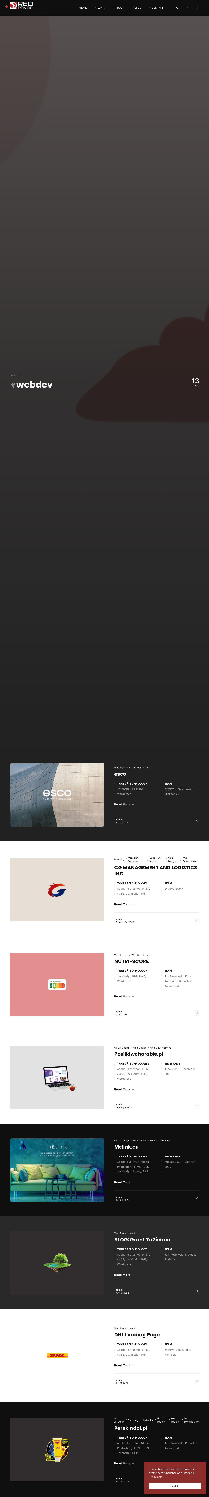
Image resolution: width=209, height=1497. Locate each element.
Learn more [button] (155, 1477)
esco (120, 774)
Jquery (136, 1171)
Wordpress (124, 793)
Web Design (121, 767)
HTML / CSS (141, 1166)
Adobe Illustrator (128, 1161)
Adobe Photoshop (129, 888)
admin (119, 819)
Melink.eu (126, 1147)
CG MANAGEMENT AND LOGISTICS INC (155, 871)
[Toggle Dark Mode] (177, 8)
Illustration (148, 1420)
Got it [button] (175, 1486)
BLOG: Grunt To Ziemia (142, 1240)
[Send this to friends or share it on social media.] (196, 820)
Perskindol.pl (130, 1428)
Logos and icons (156, 859)
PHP (134, 789)
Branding (119, 859)
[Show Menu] (197, 8)
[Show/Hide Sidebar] (187, 8)
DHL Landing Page (137, 1335)
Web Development (141, 767)
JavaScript (124, 789)
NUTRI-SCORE (131, 961)
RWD (142, 789)
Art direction (119, 1420)
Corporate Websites (134, 859)
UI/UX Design (121, 1047)
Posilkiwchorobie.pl (138, 1054)
